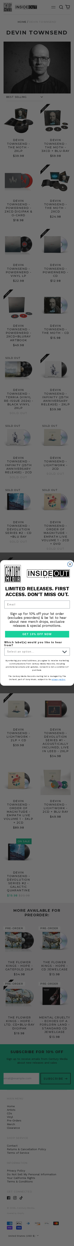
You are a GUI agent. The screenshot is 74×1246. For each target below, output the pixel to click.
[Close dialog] (69, 564)
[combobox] (34, 651)
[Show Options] (64, 651)
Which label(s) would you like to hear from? (33, 644)
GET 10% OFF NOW (37, 634)
